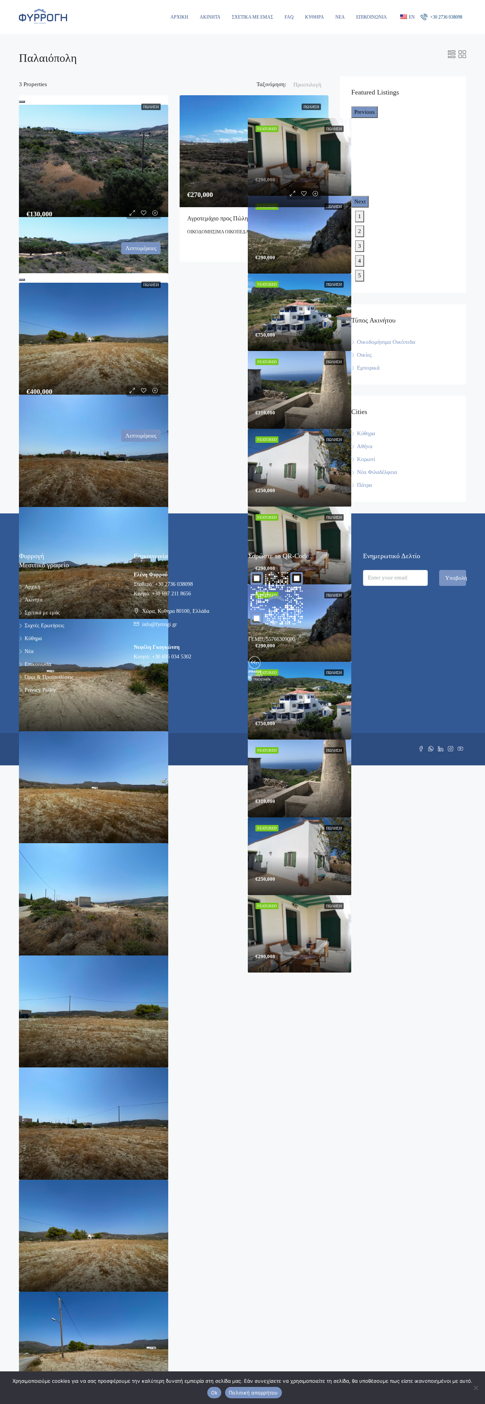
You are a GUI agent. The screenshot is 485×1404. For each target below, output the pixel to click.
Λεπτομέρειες (140, 248)
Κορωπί (366, 459)
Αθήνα (364, 446)
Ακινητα (210, 17)
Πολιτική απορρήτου (253, 1393)
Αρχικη (179, 17)
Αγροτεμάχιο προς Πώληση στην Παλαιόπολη (243, 218)
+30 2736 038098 (445, 17)
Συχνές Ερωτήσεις (44, 625)
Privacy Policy (40, 690)
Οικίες (364, 355)
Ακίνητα (33, 600)
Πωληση (151, 107)
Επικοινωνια (371, 17)
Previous (364, 112)
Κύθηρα (366, 433)
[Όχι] (475, 1387)
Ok (214, 1393)
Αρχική (32, 587)
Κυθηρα (314, 17)
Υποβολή (455, 578)
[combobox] (307, 92)
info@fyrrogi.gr (159, 624)
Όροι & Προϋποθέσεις (49, 677)
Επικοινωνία (38, 664)
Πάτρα (364, 485)
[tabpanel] (299, 235)
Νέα (29, 651)
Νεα (340, 17)
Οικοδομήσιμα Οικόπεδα (386, 342)
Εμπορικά (368, 368)
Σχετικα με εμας (252, 17)
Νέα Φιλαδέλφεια (377, 472)
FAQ (289, 17)
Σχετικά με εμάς (42, 612)
